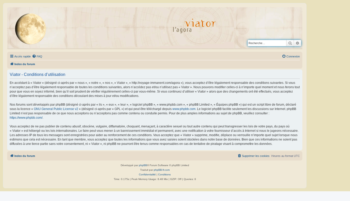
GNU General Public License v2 (56, 109)
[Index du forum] (35, 29)
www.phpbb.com (183, 109)
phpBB (143, 165)
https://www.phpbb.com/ (26, 117)
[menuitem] (37, 56)
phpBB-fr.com (162, 169)
